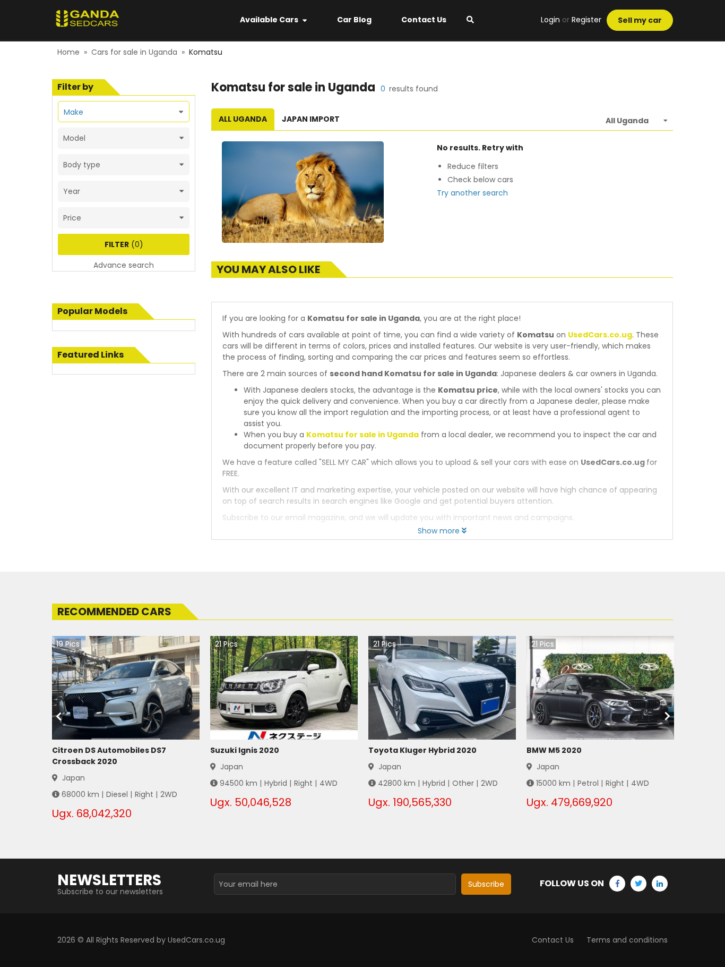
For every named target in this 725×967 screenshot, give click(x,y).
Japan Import (311, 119)
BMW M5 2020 (554, 750)
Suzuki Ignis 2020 (244, 750)
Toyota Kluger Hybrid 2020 (422, 750)
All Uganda (243, 119)
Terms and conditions (627, 940)
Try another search (472, 193)
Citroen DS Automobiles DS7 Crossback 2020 (109, 756)
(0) (124, 244)
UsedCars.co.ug (600, 334)
